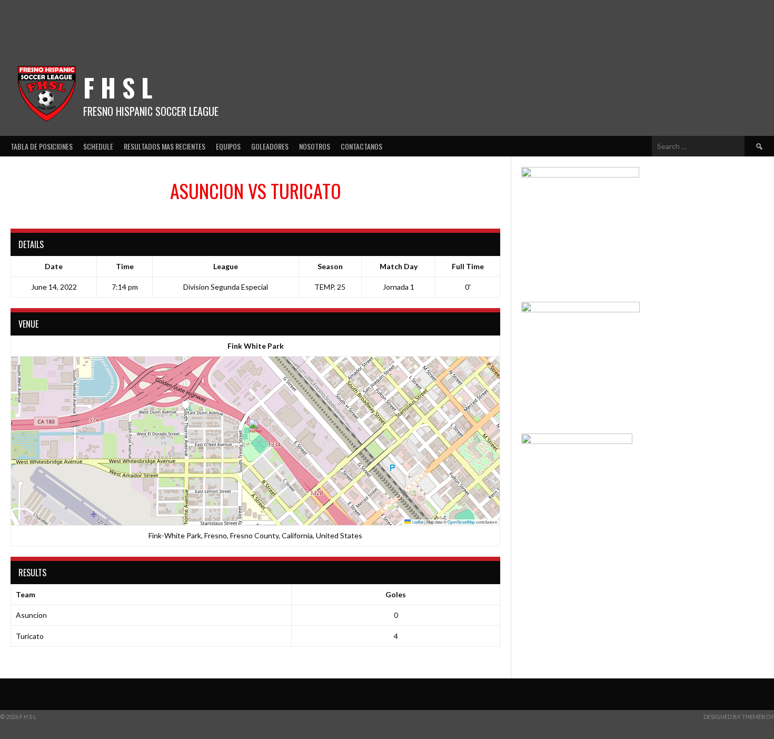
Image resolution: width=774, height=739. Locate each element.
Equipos (228, 146)
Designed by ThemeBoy (738, 716)
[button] (255, 430)
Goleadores (270, 146)
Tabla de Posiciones (42, 146)
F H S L (117, 87)
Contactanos (361, 146)
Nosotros (314, 146)
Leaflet (417, 522)
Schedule (98, 146)
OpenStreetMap (461, 522)
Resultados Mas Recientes (164, 146)
